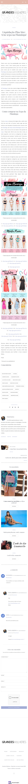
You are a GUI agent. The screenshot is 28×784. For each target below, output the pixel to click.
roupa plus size (5, 392)
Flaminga (4, 88)
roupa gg (17, 389)
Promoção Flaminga (20, 386)
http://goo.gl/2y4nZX (15, 263)
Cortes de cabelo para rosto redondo (16, 458)
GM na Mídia (20, 759)
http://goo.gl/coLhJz (15, 267)
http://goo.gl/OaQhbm (21, 261)
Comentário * (5, 656)
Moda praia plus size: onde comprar (14, 532)
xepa (2, 131)
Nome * (3, 675)
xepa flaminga (5, 398)
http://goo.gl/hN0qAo (21, 225)
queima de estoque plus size (7, 389)
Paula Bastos (10, 417)
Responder (9, 577)
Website (3, 687)
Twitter (9, 436)
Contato (19, 755)
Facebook (3, 436)
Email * (3, 681)
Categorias (13, 751)
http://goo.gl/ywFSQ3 (20, 336)
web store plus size (14, 395)
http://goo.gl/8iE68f (8, 328)
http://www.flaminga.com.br (17, 127)
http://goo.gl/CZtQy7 (6, 336)
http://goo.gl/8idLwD (8, 261)
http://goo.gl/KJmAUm (15, 330)
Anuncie (21, 751)
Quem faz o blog (9, 759)
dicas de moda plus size (6, 373)
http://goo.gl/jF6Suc (8, 225)
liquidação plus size (15, 376)
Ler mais (14, 506)
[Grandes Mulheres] (14, 12)
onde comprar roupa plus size (8, 386)
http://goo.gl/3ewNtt (13, 334)
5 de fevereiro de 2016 (19, 39)
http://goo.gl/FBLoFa (21, 328)
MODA (14, 27)
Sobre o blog (10, 755)
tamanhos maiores (14, 392)
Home (5, 751)
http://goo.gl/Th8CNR (21, 223)
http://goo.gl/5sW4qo (15, 339)
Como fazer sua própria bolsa (18, 449)
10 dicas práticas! (14, 502)
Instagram (14, 436)
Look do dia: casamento (14, 555)
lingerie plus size (5, 376)
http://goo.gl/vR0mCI (8, 223)
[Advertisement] (14, 725)
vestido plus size (5, 395)
